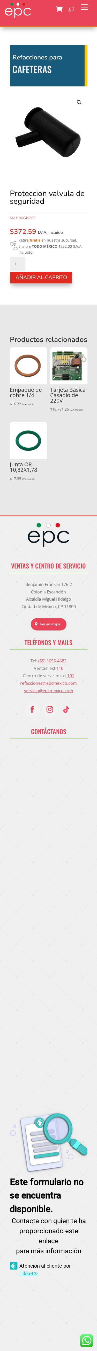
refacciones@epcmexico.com (48, 683)
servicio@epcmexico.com (48, 691)
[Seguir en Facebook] (32, 709)
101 (70, 676)
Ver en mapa (50, 624)
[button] (79, 102)
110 (59, 668)
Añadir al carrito (41, 277)
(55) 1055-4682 (52, 661)
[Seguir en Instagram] (50, 709)
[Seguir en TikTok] (66, 709)
